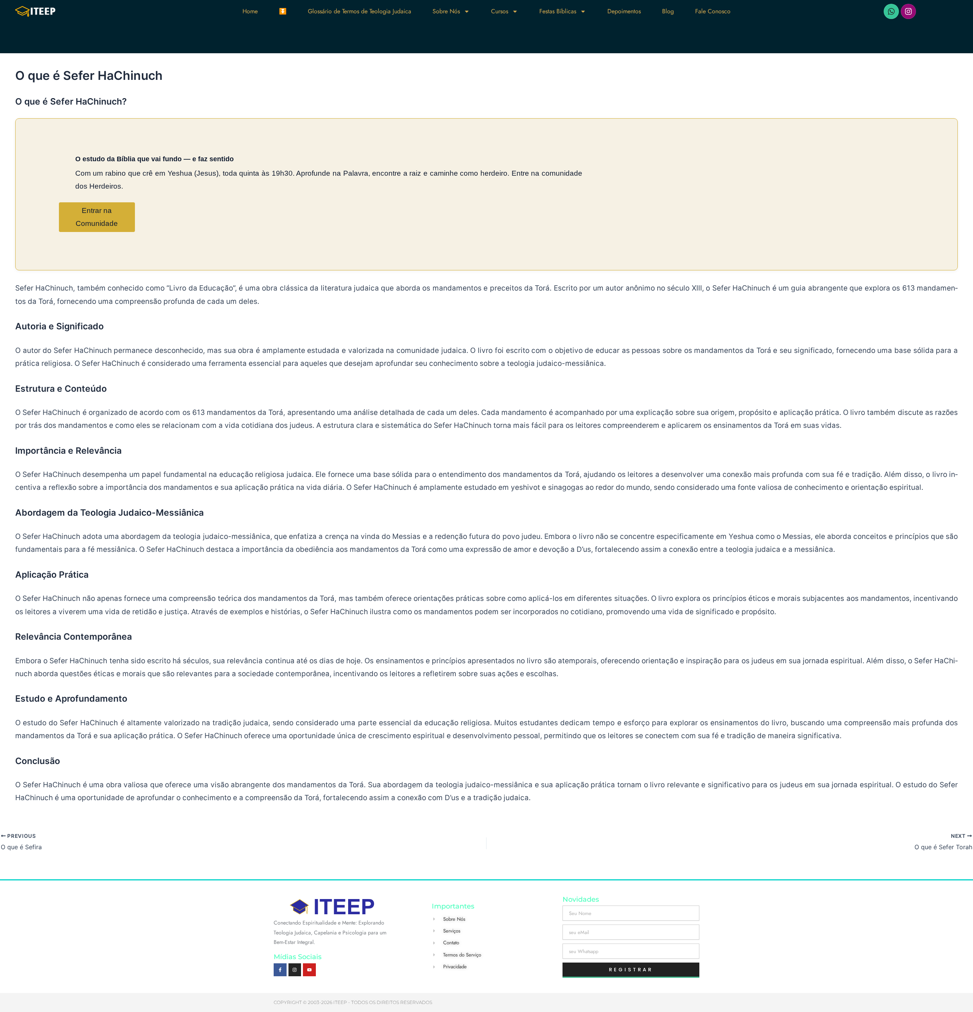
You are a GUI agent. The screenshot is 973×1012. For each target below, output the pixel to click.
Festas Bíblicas (557, 11)
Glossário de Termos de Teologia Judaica (359, 11)
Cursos (499, 11)
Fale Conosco (713, 11)
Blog (668, 11)
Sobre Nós (446, 11)
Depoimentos (624, 11)
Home (250, 11)
